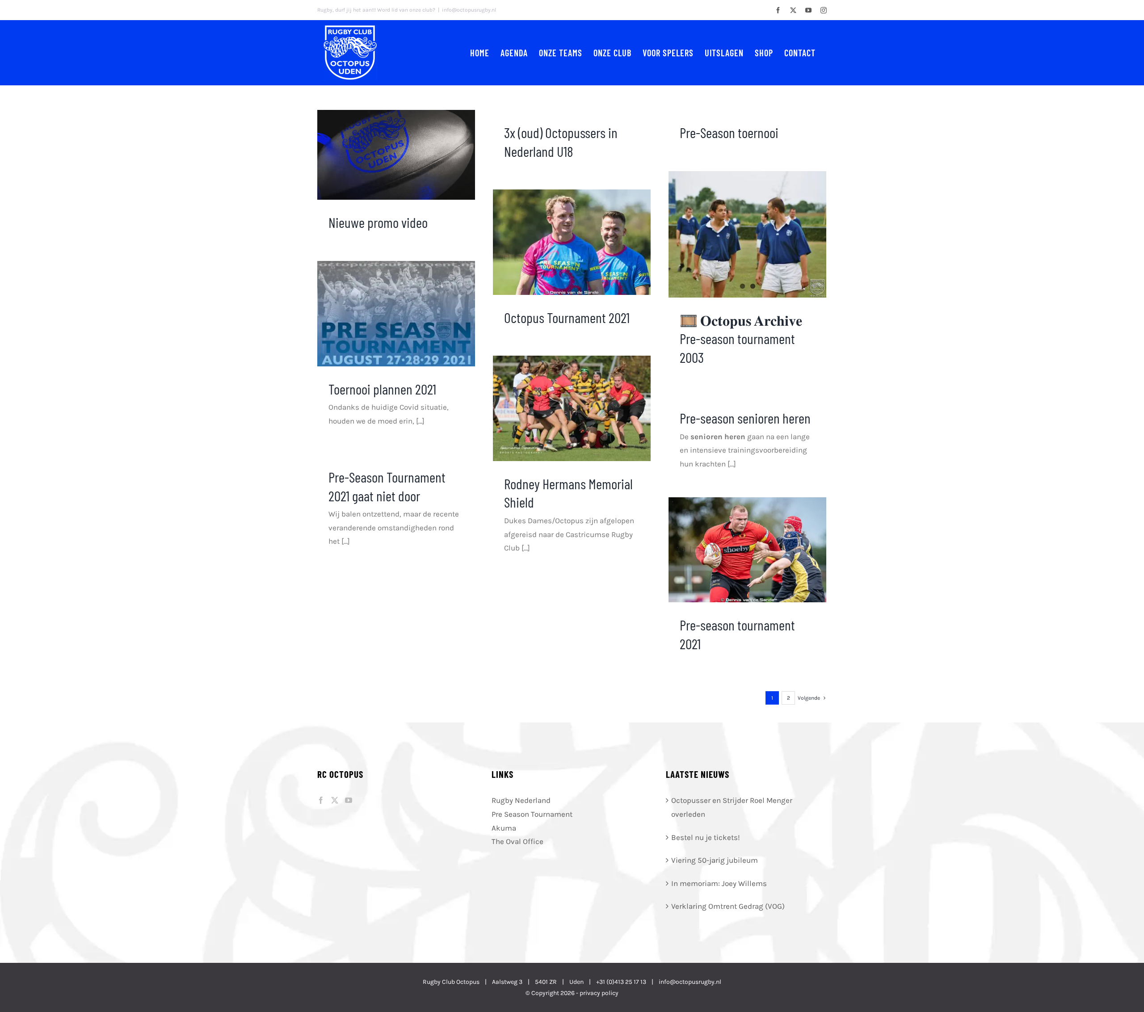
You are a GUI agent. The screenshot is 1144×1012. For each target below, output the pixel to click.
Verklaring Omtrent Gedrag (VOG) (728, 906)
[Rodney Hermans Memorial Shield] (572, 408)
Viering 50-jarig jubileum (714, 860)
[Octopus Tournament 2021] (572, 242)
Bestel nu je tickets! (705, 837)
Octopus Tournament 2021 (567, 317)
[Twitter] (334, 800)
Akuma (504, 827)
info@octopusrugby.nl (469, 10)
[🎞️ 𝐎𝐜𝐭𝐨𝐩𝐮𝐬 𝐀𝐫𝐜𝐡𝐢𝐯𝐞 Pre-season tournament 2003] (747, 234)
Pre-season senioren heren (745, 417)
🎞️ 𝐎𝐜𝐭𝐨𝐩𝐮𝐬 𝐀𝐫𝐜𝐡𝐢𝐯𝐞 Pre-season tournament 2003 (741, 338)
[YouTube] (348, 800)
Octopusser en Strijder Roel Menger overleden (731, 807)
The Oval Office (517, 841)
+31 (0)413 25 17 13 (621, 982)
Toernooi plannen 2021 (382, 388)
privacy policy (599, 993)
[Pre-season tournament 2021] (747, 549)
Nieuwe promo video (378, 222)
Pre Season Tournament (532, 814)
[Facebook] (320, 800)
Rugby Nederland (521, 800)
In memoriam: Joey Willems (719, 883)
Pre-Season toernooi (729, 132)
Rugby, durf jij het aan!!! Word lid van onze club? (376, 10)
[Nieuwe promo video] (396, 155)
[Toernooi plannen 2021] (396, 313)
